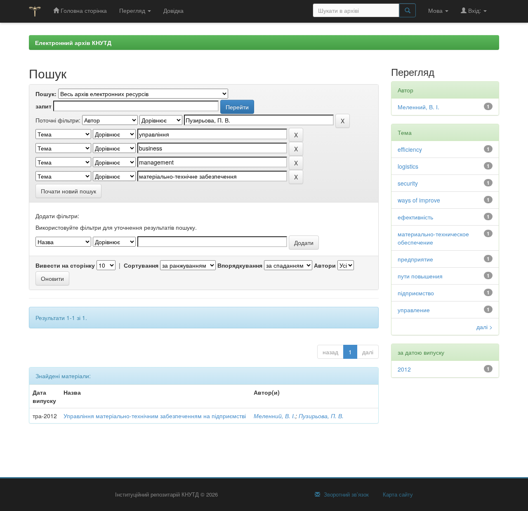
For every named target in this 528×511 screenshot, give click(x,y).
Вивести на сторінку (65, 265)
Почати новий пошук (68, 191)
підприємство (416, 293)
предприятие (415, 259)
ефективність (415, 217)
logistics (408, 166)
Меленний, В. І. (274, 416)
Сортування (141, 265)
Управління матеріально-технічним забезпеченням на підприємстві (155, 416)
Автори (325, 265)
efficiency (410, 149)
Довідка (173, 10)
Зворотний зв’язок (345, 494)
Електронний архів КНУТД (73, 42)
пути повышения (420, 276)
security (408, 183)
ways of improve (419, 200)
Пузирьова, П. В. (321, 416)
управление (414, 310)
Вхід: (475, 10)
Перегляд (133, 10)
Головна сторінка (83, 10)
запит (43, 106)
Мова (436, 10)
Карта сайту (397, 494)
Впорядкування (239, 265)
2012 (404, 369)
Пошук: (46, 93)
